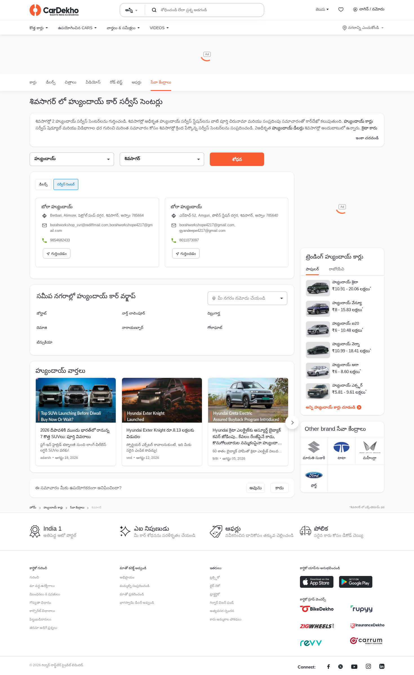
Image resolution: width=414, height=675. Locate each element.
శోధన (237, 159)
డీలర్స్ (50, 82)
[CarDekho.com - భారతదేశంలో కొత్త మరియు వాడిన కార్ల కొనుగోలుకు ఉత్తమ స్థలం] (54, 10)
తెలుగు (320, 9)
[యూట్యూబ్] (354, 667)
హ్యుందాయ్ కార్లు (358, 121)
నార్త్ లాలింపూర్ (133, 313)
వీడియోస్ (93, 82)
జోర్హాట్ (41, 313)
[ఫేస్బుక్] (328, 667)
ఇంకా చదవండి (367, 138)
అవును (256, 487)
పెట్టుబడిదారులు (40, 619)
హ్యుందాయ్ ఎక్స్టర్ (347, 385)
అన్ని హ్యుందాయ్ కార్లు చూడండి (330, 407)
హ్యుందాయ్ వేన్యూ (347, 303)
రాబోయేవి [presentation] (336, 269)
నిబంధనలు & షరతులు (45, 594)
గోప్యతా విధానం (40, 603)
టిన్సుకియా (44, 342)
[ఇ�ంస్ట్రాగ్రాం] (368, 667)
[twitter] (340, 667)
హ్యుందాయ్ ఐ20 (345, 323)
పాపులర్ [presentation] (312, 269)
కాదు (279, 487)
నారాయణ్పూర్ (132, 328)
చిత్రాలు (70, 82)
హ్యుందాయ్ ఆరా (345, 364)
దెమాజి (42, 328)
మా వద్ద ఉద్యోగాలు (42, 586)
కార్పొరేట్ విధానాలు (42, 611)
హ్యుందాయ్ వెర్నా (346, 344)
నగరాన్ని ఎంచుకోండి (363, 27)
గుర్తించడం (59, 254)
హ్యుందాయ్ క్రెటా (345, 282)
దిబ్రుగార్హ (214, 313)
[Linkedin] (381, 667)
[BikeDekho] (317, 609)
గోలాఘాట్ (215, 328)
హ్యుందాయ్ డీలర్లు (288, 127)
